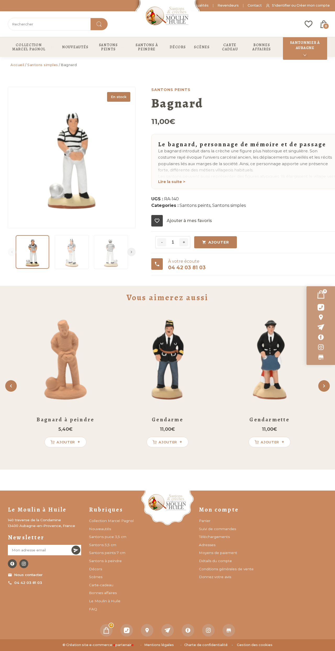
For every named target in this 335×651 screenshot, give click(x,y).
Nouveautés (100, 529)
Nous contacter (28, 575)
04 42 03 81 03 (28, 582)
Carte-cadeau (101, 585)
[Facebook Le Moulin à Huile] (12, 563)
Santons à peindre (105, 561)
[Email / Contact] (320, 327)
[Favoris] (308, 24)
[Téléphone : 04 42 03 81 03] (320, 307)
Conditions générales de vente (226, 569)
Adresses (207, 545)
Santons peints (195, 205)
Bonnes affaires (103, 593)
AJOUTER (218, 242)
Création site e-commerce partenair (100, 645)
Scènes (95, 577)
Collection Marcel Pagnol (111, 521)
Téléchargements (214, 537)
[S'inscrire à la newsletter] (75, 550)
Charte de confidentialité (206, 645)
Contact (255, 5)
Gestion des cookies (254, 645)
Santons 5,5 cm (102, 545)
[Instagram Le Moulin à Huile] (23, 563)
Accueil (17, 65)
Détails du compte (215, 561)
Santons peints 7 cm (107, 553)
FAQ (93, 609)
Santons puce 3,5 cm (107, 537)
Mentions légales (159, 645)
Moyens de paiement (218, 553)
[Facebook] (320, 337)
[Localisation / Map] (320, 317)
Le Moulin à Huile (104, 601)
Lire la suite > (171, 181)
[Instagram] (320, 347)
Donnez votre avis (215, 577)
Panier (204, 521)
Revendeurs (228, 5)
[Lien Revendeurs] (320, 357)
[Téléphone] (126, 630)
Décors (95, 569)
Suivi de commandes (217, 529)
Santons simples (42, 65)
